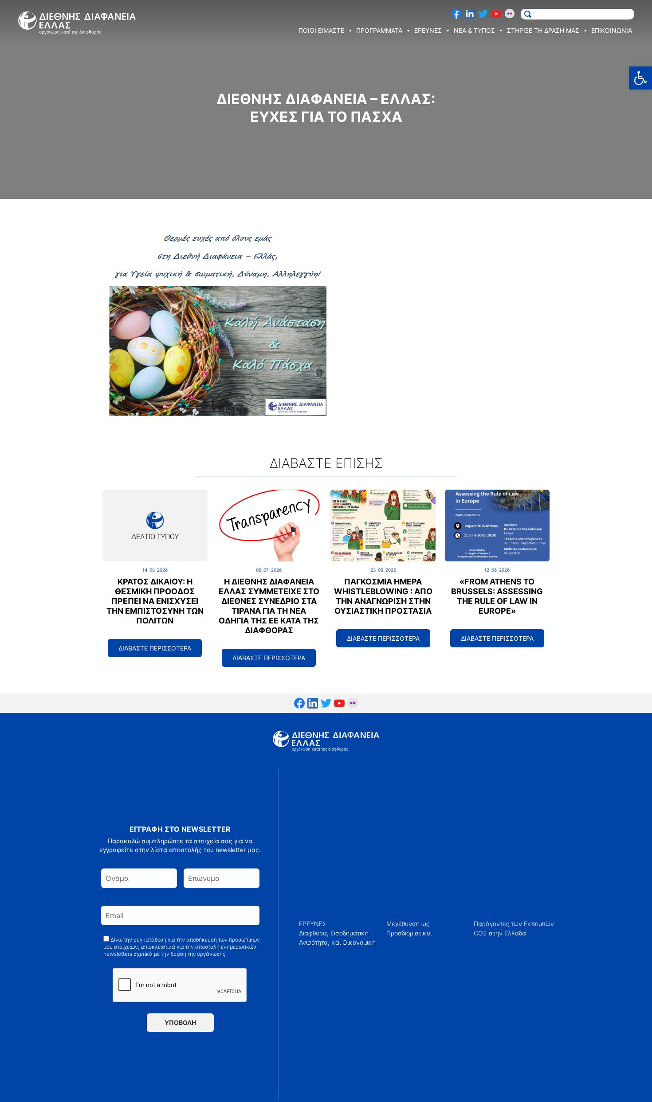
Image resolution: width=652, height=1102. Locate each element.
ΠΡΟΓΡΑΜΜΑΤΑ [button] (379, 30)
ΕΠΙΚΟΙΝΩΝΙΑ (611, 30)
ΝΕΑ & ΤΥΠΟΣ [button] (474, 30)
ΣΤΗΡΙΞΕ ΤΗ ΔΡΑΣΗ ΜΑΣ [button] (543, 30)
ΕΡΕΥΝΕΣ (312, 923)
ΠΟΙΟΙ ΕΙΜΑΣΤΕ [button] (321, 30)
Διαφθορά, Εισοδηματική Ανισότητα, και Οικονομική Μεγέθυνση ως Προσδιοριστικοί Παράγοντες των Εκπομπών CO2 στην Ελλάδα (426, 933)
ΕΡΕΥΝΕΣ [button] (428, 30)
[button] (640, 78)
